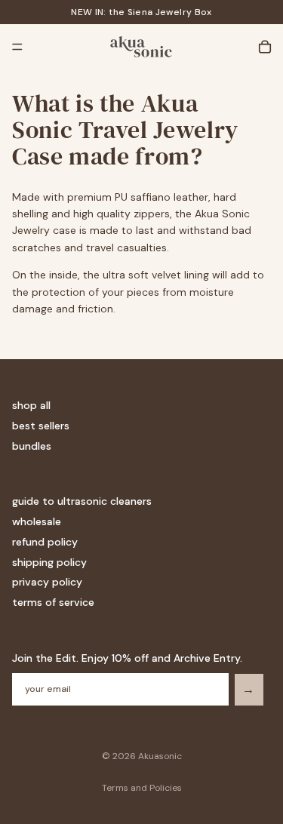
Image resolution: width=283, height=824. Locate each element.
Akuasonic (160, 756)
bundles (31, 446)
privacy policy (47, 582)
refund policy (45, 542)
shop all (31, 406)
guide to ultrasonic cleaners (82, 501)
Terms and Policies (142, 788)
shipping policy (49, 562)
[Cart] (264, 46)
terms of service (53, 602)
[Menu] (17, 46)
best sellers (40, 425)
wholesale (36, 521)
